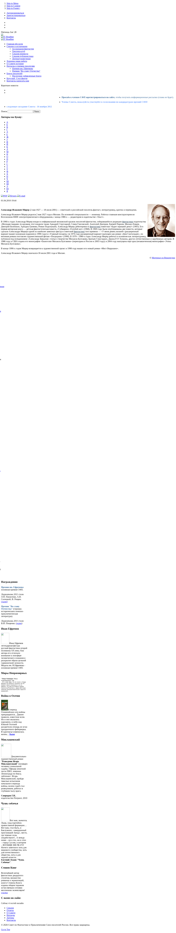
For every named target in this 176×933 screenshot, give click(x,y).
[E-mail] (21, 196)
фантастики (127, 221)
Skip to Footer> (13, 8)
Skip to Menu (12, 3)
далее (19, 623)
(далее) (4, 602)
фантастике (95, 226)
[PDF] (4, 196)
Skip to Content (13, 6)
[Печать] (12, 196)
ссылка (4, 893)
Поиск (4, 111)
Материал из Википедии (163, 258)
